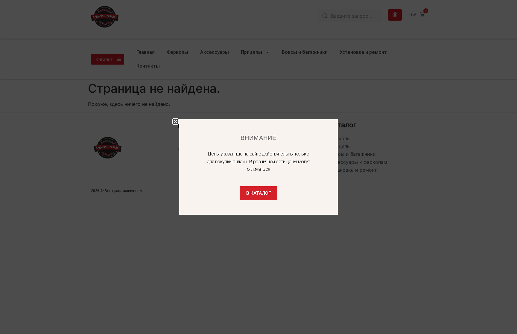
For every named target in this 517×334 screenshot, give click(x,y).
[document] (258, 167)
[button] (175, 121)
